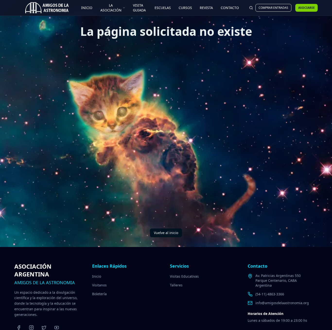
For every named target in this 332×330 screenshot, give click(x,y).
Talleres (176, 285)
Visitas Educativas (184, 276)
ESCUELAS (163, 7)
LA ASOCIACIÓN (111, 7)
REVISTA (206, 7)
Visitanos (99, 285)
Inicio (96, 276)
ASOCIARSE (306, 8)
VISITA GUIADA (139, 7)
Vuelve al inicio (166, 232)
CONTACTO (230, 7)
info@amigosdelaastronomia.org (282, 303)
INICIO (86, 7)
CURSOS (185, 7)
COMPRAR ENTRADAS (273, 8)
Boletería (99, 294)
